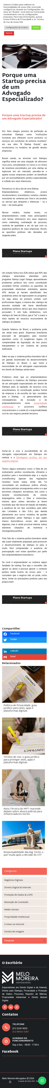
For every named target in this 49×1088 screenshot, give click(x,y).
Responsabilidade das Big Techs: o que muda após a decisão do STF (23, 853)
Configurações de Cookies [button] (17, 27)
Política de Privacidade (20, 19)
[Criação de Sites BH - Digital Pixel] (10, 1082)
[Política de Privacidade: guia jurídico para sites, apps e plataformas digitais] (23, 684)
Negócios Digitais (13, 880)
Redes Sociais (11, 910)
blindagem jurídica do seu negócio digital (24, 459)
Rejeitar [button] (9, 33)
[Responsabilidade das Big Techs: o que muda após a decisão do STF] (23, 835)
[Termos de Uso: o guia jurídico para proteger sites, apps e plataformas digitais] (23, 736)
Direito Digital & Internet (17, 888)
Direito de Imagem (14, 932)
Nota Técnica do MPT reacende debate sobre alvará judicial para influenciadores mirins (23, 812)
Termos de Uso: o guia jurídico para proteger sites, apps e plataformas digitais (21, 760)
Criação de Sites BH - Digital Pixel (32, 1081)
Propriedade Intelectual (16, 917)
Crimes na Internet (14, 924)
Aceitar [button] (36, 27)
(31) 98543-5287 (20, 1032)
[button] (42, 1081)
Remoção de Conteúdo (16, 902)
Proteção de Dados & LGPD (18, 895)
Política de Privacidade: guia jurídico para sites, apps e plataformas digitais (20, 708)
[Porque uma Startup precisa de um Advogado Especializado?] (24, 56)
